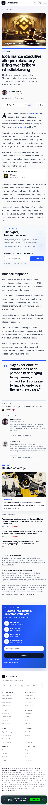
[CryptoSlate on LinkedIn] (28, 685)
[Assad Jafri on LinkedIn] (13, 457)
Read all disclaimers (8, 790)
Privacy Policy (17, 770)
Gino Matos (16, 91)
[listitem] (7, 407)
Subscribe (24, 655)
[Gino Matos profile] (5, 421)
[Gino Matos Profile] (4, 92)
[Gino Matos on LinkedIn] (13, 435)
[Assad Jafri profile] (5, 444)
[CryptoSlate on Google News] (10, 685)
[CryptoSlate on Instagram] (34, 685)
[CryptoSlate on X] (4, 685)
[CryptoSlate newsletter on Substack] (16, 685)
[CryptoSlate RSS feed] (40, 685)
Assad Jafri (15, 442)
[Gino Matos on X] (11, 435)
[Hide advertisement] (44, 799)
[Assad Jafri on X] (11, 457)
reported (21, 127)
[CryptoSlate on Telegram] (22, 685)
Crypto (9, 51)
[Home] (2, 9)
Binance (35, 113)
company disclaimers (26, 594)
